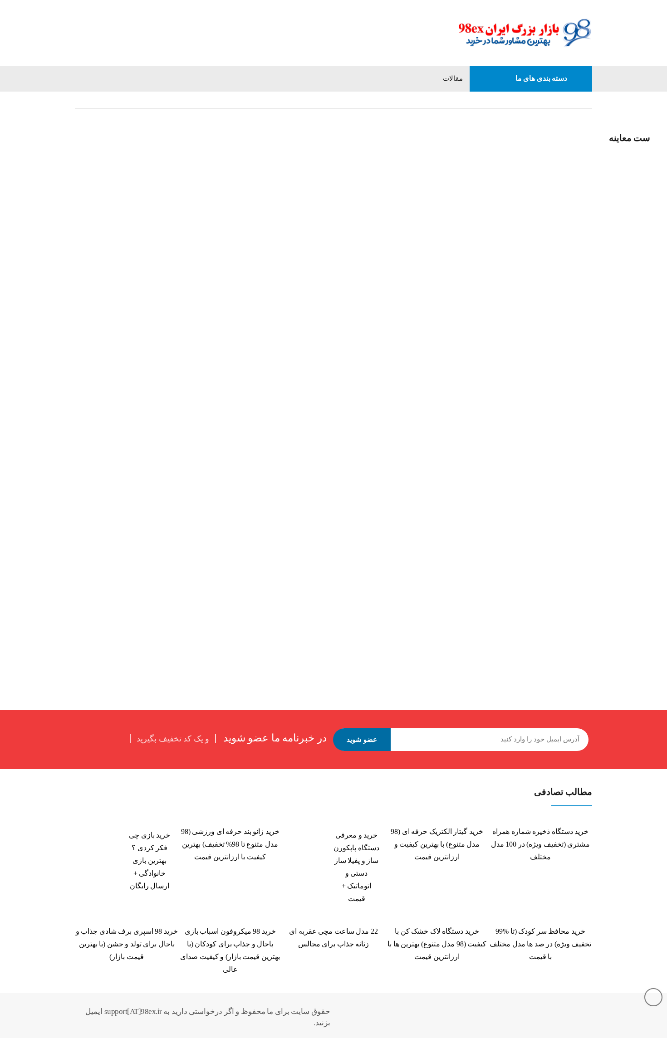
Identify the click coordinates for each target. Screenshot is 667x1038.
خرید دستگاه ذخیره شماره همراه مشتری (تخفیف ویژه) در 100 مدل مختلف (540, 844)
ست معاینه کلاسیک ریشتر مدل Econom (288, 583)
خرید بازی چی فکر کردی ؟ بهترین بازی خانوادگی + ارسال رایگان (149, 860)
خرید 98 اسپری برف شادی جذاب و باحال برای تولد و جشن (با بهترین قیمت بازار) (127, 943)
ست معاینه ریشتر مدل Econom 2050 (500, 324)
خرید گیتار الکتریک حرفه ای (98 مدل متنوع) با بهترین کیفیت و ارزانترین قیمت (437, 844)
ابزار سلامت (468, 100)
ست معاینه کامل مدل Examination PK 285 (75, 583)
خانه (586, 100)
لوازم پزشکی (422, 100)
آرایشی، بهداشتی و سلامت (533, 100)
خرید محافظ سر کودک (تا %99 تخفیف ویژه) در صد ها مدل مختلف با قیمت (540, 943)
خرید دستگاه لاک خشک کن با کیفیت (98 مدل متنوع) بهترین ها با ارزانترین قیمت (436, 943)
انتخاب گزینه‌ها (30, 607)
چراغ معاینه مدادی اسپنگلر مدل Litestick (289, 324)
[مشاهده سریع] (30, 119)
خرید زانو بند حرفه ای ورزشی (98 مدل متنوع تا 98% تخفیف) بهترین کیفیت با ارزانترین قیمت (230, 844)
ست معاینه (69, 129)
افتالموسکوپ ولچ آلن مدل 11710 (64, 141)
